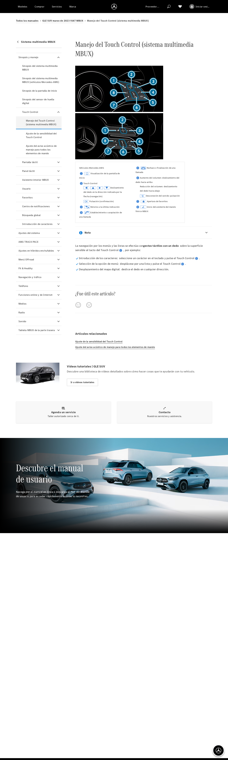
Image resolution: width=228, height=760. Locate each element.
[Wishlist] (180, 6)
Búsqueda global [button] (31, 215)
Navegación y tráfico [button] (29, 277)
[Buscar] (168, 6)
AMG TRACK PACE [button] (28, 241)
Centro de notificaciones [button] (36, 206)
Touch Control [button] (30, 112)
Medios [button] (22, 303)
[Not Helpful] (89, 305)
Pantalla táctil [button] (30, 162)
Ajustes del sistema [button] (29, 233)
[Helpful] (78, 305)
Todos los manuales (27, 20)
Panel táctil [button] (28, 171)
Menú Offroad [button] (26, 259)
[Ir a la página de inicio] (114, 6)
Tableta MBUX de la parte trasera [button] (36, 330)
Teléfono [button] (23, 286)
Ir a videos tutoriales (82, 382)
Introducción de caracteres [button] (37, 224)
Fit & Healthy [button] (25, 268)
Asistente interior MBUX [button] (35, 179)
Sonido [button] (22, 321)
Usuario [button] (26, 188)
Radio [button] (21, 312)
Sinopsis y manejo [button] (28, 57)
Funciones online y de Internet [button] (35, 294)
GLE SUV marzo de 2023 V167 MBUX (62, 20)
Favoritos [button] (27, 197)
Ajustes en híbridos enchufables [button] (36, 250)
